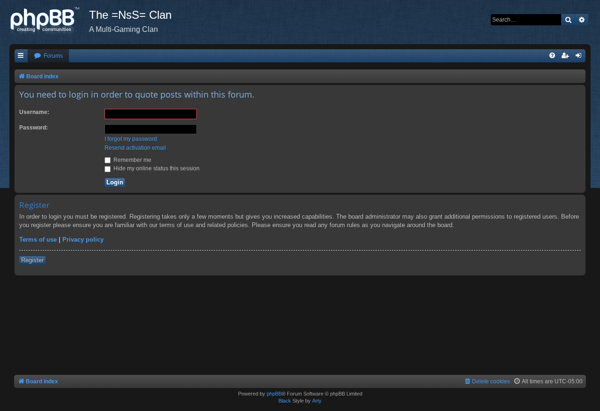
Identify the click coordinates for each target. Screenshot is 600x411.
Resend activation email (135, 148)
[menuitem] (48, 56)
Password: (33, 127)
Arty (317, 400)
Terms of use (38, 239)
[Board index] (49, 21)
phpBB (274, 393)
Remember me (131, 160)
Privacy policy (83, 239)
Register (32, 260)
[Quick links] (21, 56)
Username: (34, 112)
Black (284, 400)
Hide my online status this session (156, 168)
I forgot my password (131, 139)
